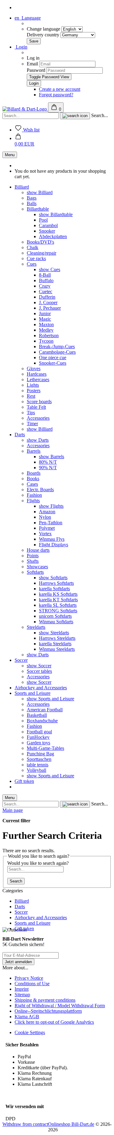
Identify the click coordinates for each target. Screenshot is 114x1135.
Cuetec (45, 291)
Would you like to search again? (38, 863)
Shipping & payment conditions (45, 1000)
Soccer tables (39, 671)
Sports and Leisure (32, 693)
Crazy (44, 286)
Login (21, 47)
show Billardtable (56, 214)
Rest (31, 396)
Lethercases (38, 379)
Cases (32, 484)
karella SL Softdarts (58, 605)
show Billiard (40, 192)
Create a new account (59, 89)
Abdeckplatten (53, 236)
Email (32, 63)
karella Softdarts (54, 588)
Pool (43, 220)
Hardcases (37, 374)
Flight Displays (53, 544)
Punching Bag (40, 753)
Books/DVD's (40, 242)
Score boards (39, 401)
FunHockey (38, 737)
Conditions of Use (32, 983)
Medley (46, 330)
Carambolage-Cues (57, 352)
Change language (44, 28)
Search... (99, 115)
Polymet (47, 528)
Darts (20, 434)
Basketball (37, 715)
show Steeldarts (54, 632)
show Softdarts (53, 577)
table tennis (37, 764)
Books (33, 478)
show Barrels (51, 456)
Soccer (21, 660)
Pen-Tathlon (50, 522)
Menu (10, 155)
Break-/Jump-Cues (57, 346)
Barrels (33, 451)
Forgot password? (56, 94)
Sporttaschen (39, 759)
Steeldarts (36, 627)
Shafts (33, 561)
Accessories (38, 418)
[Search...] (75, 115)
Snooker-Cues (52, 363)
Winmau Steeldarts (57, 649)
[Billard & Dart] (25, 109)
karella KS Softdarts (58, 594)
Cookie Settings (30, 1032)
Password (36, 70)
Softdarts (35, 572)
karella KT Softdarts (58, 599)
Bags (31, 198)
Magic (45, 319)
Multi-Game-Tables (45, 748)
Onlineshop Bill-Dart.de (71, 1124)
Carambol (48, 225)
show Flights (51, 506)
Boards (33, 473)
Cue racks (36, 258)
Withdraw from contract (25, 1124)
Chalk (32, 247)
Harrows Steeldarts (57, 638)
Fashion (34, 495)
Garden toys (38, 742)
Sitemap (22, 994)
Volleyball (36, 770)
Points (33, 555)
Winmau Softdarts (56, 621)
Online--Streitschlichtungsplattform (48, 1011)
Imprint (22, 989)
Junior (45, 313)
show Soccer (39, 665)
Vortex (45, 533)
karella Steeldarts (55, 643)
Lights (33, 385)
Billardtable (38, 209)
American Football (45, 709)
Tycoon (46, 341)
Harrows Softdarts (56, 583)
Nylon (45, 517)
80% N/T (48, 462)
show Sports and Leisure (50, 698)
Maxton (46, 324)
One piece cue (52, 357)
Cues (31, 264)
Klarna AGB (27, 1016)
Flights (33, 500)
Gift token (24, 781)
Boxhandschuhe (42, 720)
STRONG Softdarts (58, 610)
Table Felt (36, 407)
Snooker (47, 231)
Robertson (49, 335)
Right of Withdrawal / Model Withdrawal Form (60, 1005)
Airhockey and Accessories (41, 687)
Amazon (47, 511)
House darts (38, 550)
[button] (24, 141)
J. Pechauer (50, 308)
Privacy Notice (29, 978)
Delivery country (43, 34)
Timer (32, 423)
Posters (33, 390)
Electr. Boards (40, 489)
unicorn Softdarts (55, 616)
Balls (31, 203)
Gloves (33, 368)
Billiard (22, 187)
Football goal (39, 731)
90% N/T (48, 467)
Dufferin (47, 297)
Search (16, 881)
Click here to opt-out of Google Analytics (54, 1022)
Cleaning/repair (41, 253)
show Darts (38, 440)
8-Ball (45, 275)
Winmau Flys (51, 539)
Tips (31, 412)
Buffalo (46, 280)
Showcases (37, 566)
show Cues (49, 269)
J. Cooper (48, 302)
